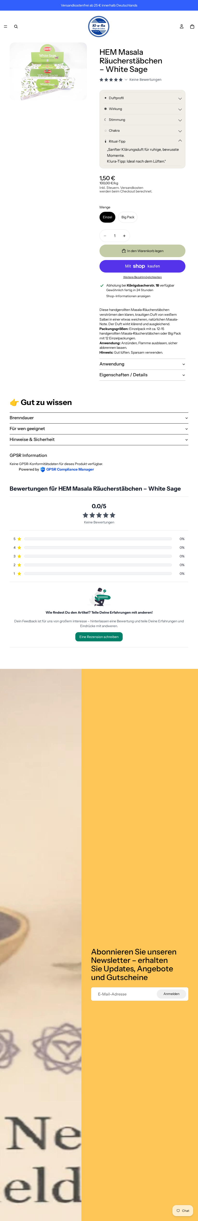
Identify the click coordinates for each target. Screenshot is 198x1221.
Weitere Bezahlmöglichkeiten (142, 277)
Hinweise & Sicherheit (32, 439)
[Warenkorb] (192, 26)
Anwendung (111, 364)
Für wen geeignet (27, 428)
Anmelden (171, 994)
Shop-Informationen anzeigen (128, 296)
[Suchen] (16, 26)
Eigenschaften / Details (123, 374)
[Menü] (5, 26)
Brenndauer (22, 417)
